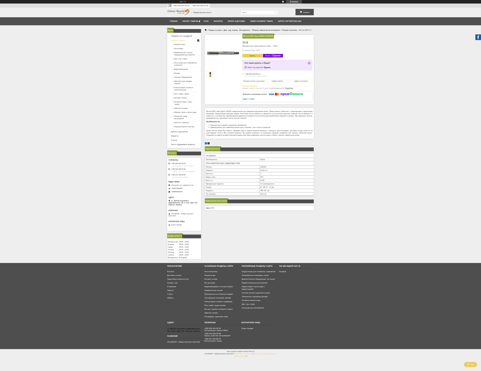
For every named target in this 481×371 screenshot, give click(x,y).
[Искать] (276, 12)
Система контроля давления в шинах (256, 293)
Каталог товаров (190, 21)
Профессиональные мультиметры (255, 283)
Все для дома (209, 283)
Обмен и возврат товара (261, 21)
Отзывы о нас (172, 283)
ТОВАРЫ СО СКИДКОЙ (181, 36)
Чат (472, 364)
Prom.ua (251, 351)
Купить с (268, 56)
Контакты (218, 21)
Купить (252, 56)
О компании (171, 287)
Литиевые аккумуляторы (251, 300)
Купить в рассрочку (179, 132)
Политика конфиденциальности (265, 354)
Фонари (177, 73)
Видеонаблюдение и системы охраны (218, 287)
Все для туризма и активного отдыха (218, 309)
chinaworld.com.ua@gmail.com (182, 185)
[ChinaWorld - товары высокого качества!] (178, 12)
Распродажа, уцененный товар (216, 317)
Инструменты (244, 30)
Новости (174, 136)
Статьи (174, 140)
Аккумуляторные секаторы (184, 127)
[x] (209, 144)
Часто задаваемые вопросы (183, 144)
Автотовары (178, 48)
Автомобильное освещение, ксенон (255, 275)
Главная (173, 21)
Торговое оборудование (183, 77)
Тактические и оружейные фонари (255, 297)
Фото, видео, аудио (181, 94)
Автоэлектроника (210, 271)
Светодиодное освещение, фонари (217, 298)
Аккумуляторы (179, 44)
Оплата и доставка (236, 21)
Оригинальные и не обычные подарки (218, 294)
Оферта (170, 298)
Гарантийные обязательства (178, 279)
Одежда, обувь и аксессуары (185, 112)
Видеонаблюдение (181, 69)
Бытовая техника (180, 98)
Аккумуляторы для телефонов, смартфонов (258, 271)
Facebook (282, 271)
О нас (206, 21)
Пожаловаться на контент (243, 354)
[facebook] (206, 144)
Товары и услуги (215, 30)
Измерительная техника (213, 290)
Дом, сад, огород (230, 30)
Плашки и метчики (289, 30)
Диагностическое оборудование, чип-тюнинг (258, 279)
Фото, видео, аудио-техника (215, 305)
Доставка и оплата (174, 275)
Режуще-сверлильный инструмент (266, 30)
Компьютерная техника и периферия (218, 302)
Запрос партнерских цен (289, 21)
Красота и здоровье (181, 122)
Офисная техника (181, 108)
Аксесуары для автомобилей (253, 308)
